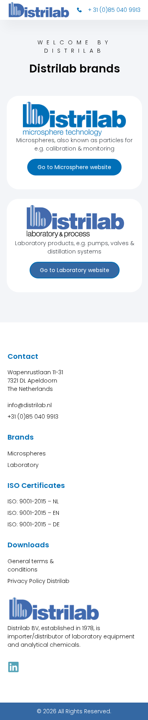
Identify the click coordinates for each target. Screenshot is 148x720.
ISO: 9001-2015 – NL (33, 501)
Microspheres (26, 453)
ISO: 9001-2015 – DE (33, 524)
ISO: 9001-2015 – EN (33, 513)
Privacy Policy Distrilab (38, 581)
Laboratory (23, 465)
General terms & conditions (30, 565)
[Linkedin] (13, 667)
